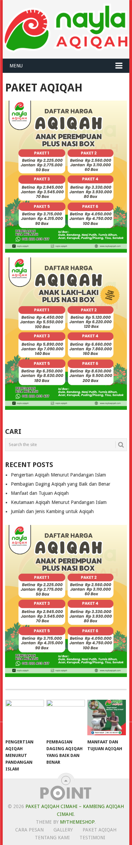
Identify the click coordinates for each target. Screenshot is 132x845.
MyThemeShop (77, 822)
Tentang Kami (52, 837)
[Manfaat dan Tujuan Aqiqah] (106, 718)
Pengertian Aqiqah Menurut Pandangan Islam (58, 475)
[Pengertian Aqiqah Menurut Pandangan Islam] (24, 718)
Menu (16, 65)
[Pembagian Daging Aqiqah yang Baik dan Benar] (65, 718)
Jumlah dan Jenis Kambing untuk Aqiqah (52, 511)
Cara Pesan (29, 829)
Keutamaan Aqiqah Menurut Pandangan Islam (59, 502)
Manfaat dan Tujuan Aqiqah (40, 493)
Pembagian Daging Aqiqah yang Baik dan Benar (60, 484)
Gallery (63, 829)
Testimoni (92, 837)
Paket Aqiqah (99, 829)
